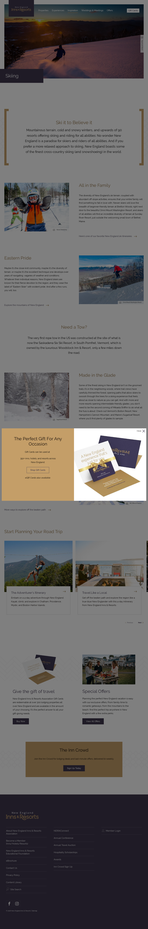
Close (139, 431)
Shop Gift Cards (37, 470)
